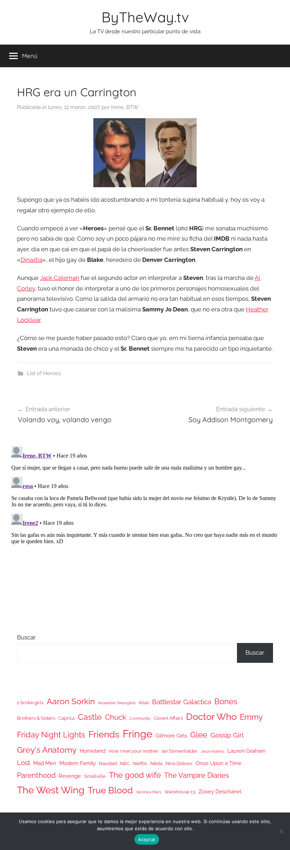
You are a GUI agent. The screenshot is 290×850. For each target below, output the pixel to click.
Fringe (137, 734)
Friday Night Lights (51, 734)
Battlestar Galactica (181, 702)
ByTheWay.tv (145, 17)
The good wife (135, 775)
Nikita (156, 763)
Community (140, 718)
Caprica (66, 718)
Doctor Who (211, 716)
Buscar (26, 637)
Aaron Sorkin (71, 701)
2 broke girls (30, 702)
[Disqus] (145, 531)
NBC (125, 763)
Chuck (115, 717)
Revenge (70, 776)
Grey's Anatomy (46, 749)
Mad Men (44, 763)
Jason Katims (212, 751)
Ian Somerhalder (180, 751)
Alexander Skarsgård (116, 703)
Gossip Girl (227, 735)
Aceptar (147, 839)
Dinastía (31, 259)
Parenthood (36, 775)
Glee (198, 734)
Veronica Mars (148, 792)
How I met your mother (133, 751)
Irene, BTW (125, 107)
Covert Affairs (168, 718)
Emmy (251, 717)
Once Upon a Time (219, 763)
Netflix (140, 763)
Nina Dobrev (179, 763)
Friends (104, 734)
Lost (23, 762)
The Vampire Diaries (196, 775)
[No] (281, 831)
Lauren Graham (246, 750)
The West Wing (51, 790)
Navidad (108, 763)
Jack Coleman (59, 277)
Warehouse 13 (179, 791)
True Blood (110, 790)
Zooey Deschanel (220, 791)
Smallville (95, 776)
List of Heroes (44, 373)
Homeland (92, 750)
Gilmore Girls (171, 735)
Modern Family (77, 763)
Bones (225, 701)
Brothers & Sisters (36, 718)
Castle (90, 717)
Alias (144, 702)
